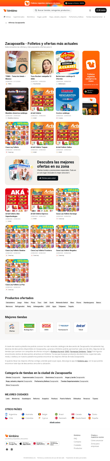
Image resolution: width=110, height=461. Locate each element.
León (7, 398)
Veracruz (86, 398)
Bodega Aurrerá (57, 351)
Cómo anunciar (97, 440)
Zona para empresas (95, 444)
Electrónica (31, 17)
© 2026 (30, 458)
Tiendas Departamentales (95, 17)
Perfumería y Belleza (76, 17)
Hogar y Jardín (42, 17)
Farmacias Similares (78, 351)
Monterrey (15, 398)
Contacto (77, 442)
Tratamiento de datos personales (76, 458)
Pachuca (54, 398)
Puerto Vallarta (65, 398)
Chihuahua (77, 398)
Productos (78, 448)
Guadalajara (26, 398)
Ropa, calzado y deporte (57, 17)
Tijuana (95, 398)
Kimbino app (82, 361)
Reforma (36, 398)
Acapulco (45, 398)
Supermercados (18, 17)
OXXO (67, 351)
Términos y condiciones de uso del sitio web (50, 458)
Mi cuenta (101, 10)
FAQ (75, 438)
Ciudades (77, 445)
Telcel (89, 351)
